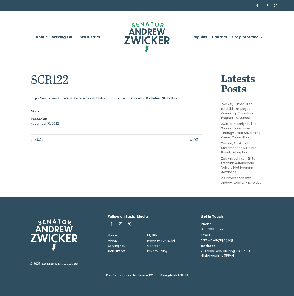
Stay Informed (245, 37)
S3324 (37, 140)
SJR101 (195, 140)
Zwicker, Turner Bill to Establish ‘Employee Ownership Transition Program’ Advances (237, 111)
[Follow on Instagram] (266, 5)
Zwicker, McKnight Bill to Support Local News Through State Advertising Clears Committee (240, 130)
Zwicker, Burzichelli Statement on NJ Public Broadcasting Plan (239, 148)
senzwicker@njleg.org (217, 240)
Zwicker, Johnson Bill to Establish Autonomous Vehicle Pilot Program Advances (238, 165)
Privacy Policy (157, 251)
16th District (89, 37)
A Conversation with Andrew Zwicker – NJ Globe (241, 180)
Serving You (63, 37)
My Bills (200, 37)
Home (112, 235)
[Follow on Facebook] (257, 5)
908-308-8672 (212, 229)
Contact (219, 37)
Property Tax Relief (161, 240)
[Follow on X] (275, 5)
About (41, 37)
